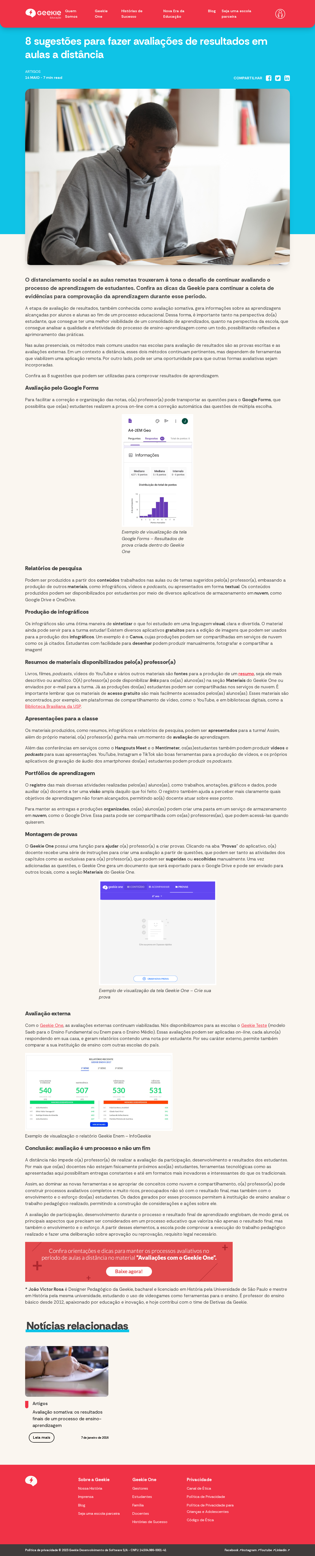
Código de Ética (200, 1520)
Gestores (140, 1488)
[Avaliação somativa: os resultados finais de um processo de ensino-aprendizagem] (66, 1371)
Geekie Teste (254, 1025)
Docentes (140, 1513)
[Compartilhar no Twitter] (278, 78)
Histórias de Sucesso (149, 1521)
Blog (212, 11)
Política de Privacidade (206, 1496)
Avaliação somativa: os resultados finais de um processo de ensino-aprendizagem (68, 1418)
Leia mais (41, 1437)
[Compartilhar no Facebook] (268, 78)
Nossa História (90, 1488)
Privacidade (199, 1479)
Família (138, 1505)
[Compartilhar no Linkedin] (287, 78)
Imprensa (85, 1496)
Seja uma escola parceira (99, 1513)
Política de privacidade (41, 1550)
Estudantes (142, 1496)
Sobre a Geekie (94, 1479)
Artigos (33, 71)
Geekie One (51, 1025)
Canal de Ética (199, 1488)
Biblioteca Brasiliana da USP (53, 706)
